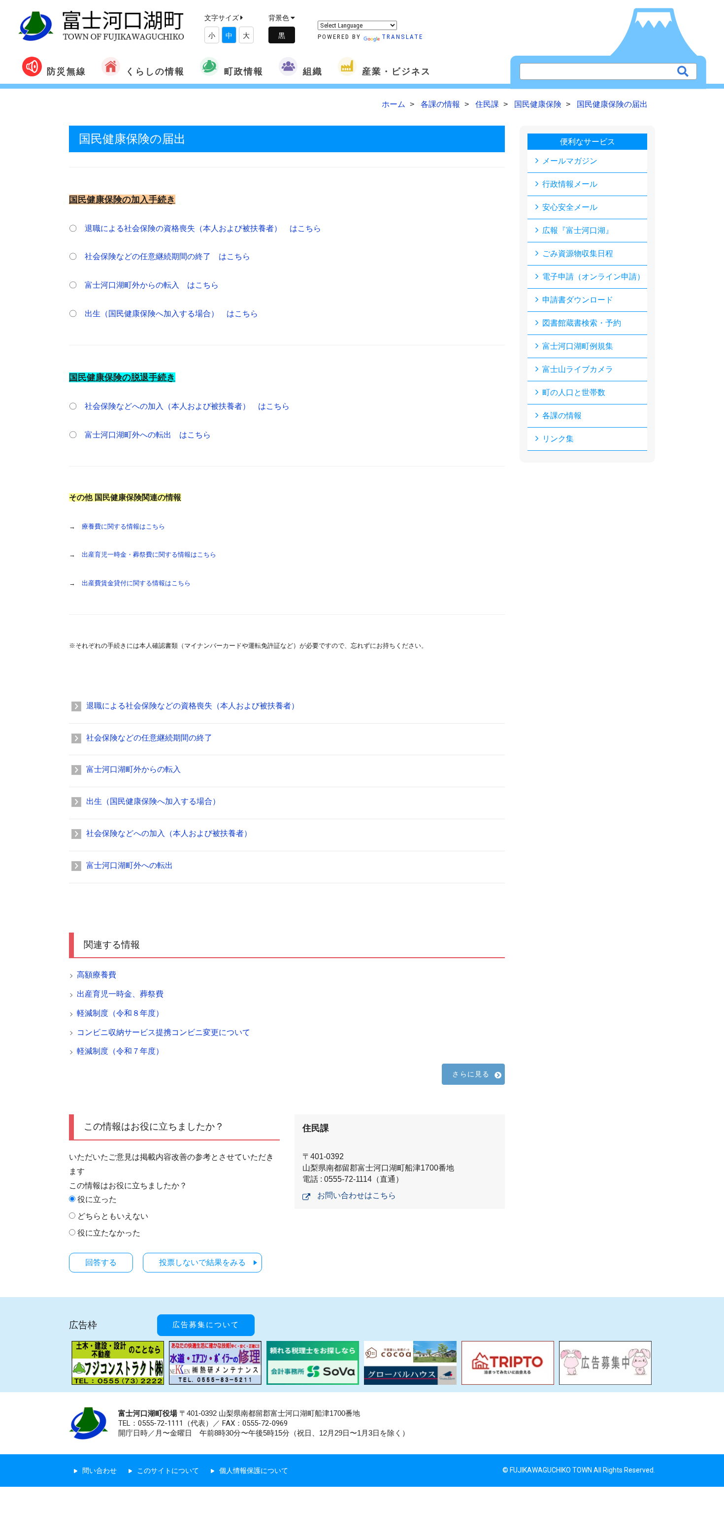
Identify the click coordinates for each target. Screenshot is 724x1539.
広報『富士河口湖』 (577, 230)
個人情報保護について (253, 1470)
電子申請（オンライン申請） (593, 276)
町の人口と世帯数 (573, 392)
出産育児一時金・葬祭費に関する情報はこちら (149, 554)
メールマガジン (569, 161)
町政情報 (243, 71)
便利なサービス (587, 141)
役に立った (97, 1199)
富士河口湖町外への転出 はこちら (148, 435)
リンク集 (558, 439)
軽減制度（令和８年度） (120, 1013)
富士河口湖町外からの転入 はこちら (152, 285)
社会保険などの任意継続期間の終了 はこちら (167, 256)
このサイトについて (168, 1470)
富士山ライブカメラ (577, 369)
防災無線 (66, 71)
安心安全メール (569, 207)
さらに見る (471, 1074)
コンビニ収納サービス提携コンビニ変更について (163, 1032)
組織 (313, 71)
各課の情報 (562, 415)
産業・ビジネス (396, 71)
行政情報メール (569, 184)
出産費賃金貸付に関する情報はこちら (136, 583)
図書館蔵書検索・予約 (581, 323)
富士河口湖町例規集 (577, 346)
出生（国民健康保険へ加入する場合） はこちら (171, 313)
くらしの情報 (155, 71)
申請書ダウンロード (577, 300)
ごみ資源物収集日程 (577, 253)
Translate (402, 36)
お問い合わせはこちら (356, 1195)
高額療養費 (96, 974)
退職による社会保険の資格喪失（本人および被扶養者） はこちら (203, 228)
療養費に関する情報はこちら (123, 526)
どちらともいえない (112, 1216)
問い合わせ (99, 1470)
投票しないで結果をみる (202, 1262)
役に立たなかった (108, 1233)
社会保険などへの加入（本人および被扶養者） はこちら (187, 406)
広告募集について (205, 1324)
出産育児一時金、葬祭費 (120, 994)
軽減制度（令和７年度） (120, 1051)
